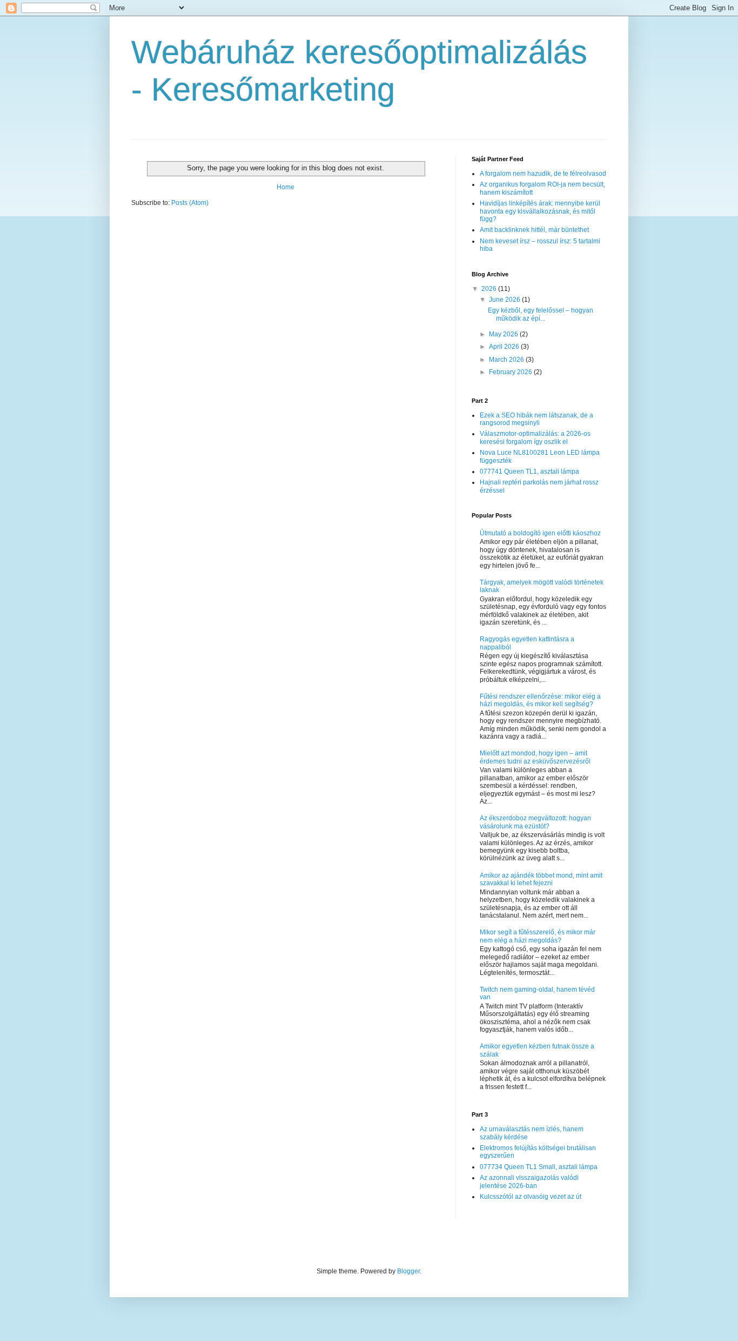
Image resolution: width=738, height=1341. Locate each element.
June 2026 (505, 299)
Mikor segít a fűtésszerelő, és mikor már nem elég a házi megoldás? (537, 936)
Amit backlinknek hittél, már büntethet (534, 230)
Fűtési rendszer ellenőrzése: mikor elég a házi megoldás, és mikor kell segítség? (540, 700)
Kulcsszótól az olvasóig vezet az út (530, 1196)
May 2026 (504, 334)
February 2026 (511, 372)
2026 (489, 289)
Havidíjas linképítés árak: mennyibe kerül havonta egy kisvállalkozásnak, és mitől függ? (540, 211)
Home (285, 187)
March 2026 (507, 359)
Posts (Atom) (190, 203)
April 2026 (505, 346)
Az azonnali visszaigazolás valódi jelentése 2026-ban (529, 1181)
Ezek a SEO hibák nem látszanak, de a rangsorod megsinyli (536, 419)
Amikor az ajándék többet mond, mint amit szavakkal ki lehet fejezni (541, 879)
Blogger (408, 1271)
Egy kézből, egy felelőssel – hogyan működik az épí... (540, 314)
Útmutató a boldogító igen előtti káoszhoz (540, 533)
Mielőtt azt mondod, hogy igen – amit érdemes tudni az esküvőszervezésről (535, 757)
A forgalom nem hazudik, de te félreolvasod (543, 173)
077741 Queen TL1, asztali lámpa (529, 471)
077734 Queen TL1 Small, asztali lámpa (539, 1167)
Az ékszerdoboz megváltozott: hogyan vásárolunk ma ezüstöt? (535, 821)
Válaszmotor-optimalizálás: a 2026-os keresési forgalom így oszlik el (535, 437)
